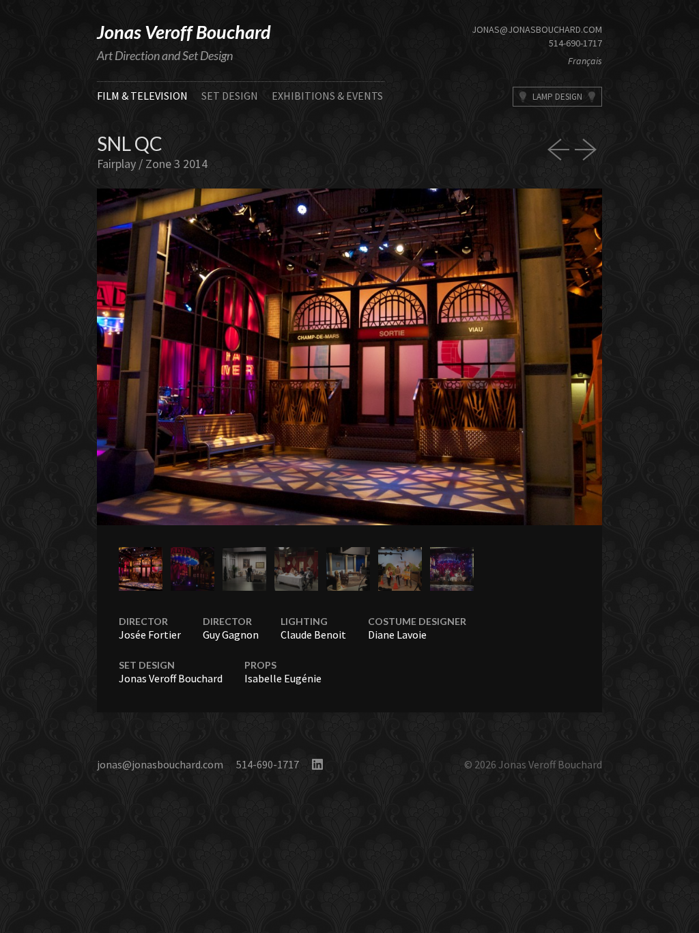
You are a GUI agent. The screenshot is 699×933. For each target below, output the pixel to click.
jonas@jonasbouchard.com (537, 29)
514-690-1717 (575, 43)
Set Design (229, 95)
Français (585, 61)
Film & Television (142, 95)
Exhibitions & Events (327, 95)
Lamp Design (557, 96)
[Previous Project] (561, 150)
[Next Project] (588, 150)
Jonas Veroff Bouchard (184, 31)
